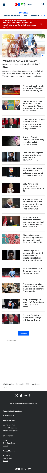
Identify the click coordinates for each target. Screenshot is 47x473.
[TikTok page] (21, 395)
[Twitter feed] (16, 395)
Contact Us (20, 384)
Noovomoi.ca (8, 458)
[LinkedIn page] (30, 395)
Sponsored (34, 16)
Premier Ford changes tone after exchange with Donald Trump (33, 317)
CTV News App (8, 384)
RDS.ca (5, 461)
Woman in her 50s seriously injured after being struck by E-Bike (21, 64)
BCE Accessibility (9, 415)
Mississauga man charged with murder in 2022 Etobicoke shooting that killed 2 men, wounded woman (33, 255)
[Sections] (4, 4)
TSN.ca (5, 446)
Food (25, 16)
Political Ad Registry (10, 431)
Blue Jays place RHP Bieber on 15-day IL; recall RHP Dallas (32, 271)
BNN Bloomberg (9, 443)
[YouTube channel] (25, 395)
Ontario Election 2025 (11, 16)
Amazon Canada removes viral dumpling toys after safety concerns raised (33, 140)
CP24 (5, 440)
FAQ (27, 384)
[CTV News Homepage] (23, 4)
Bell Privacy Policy (9, 425)
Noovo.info (7, 455)
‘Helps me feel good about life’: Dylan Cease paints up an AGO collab (33, 303)
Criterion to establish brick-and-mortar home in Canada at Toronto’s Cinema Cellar (33, 287)
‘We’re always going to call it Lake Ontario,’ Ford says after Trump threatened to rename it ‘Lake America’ (34, 106)
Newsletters (35, 384)
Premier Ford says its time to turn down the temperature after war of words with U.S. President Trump (33, 204)
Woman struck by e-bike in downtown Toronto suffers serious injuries (33, 88)
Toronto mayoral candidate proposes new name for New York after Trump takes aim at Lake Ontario (33, 222)
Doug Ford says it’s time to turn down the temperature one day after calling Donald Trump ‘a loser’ (34, 124)
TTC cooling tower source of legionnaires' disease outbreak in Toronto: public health (33, 238)
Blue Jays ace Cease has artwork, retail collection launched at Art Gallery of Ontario (33, 171)
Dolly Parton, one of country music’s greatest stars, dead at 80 (33, 187)
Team (5, 387)
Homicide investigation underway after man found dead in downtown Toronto (33, 156)
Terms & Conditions (10, 428)
